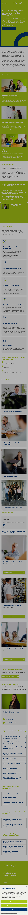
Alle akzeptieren (14, 901)
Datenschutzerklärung (9, 897)
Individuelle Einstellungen (14, 909)
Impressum (3, 913)
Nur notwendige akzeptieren (14, 905)
